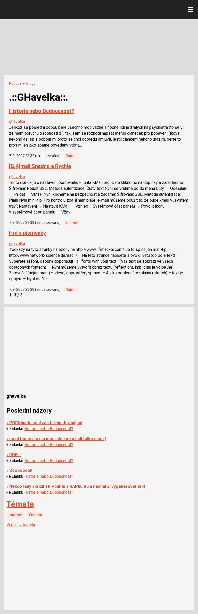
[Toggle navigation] (190, 9)
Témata (20, 504)
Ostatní (71, 156)
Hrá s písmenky (27, 233)
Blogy (30, 83)
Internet (71, 223)
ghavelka (17, 121)
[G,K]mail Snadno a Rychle (40, 166)
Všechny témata (20, 524)
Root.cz (15, 83)
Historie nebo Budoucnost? (41, 111)
